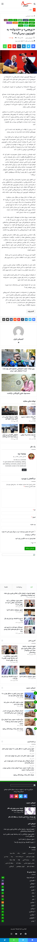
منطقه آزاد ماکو (30, 866)
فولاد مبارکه (12, 860)
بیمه (6, 20)
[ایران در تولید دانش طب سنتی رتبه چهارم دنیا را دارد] (30, 705)
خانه (32, 16)
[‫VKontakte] (11, 319)
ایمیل (33, 517)
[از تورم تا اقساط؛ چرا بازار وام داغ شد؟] (29, 621)
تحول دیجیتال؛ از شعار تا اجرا (15, 610)
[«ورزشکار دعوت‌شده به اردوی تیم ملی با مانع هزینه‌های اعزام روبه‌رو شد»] (29, 629)
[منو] (2, 5)
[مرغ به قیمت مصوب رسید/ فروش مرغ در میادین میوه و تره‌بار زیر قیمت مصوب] (30, 722)
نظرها (6, 587)
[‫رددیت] (10, 46)
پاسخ (24, 470)
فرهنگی (9, 23)
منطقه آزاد (18, 863)
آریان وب (13, 929)
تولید (33, 860)
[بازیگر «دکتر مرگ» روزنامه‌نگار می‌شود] (30, 731)
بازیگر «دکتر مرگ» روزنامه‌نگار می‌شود (12, 729)
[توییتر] (28, 46)
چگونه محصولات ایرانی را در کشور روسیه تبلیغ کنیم (10, 418)
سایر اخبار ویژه (30, 877)
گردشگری (32, 25)
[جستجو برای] (35, 5)
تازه (31, 587)
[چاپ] (3, 319)
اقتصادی (26, 20)
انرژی (20, 20)
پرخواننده (19, 587)
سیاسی (15, 23)
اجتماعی (28, 16)
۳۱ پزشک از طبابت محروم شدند (28, 418)
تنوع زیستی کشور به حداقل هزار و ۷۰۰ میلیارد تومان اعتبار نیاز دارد (12, 695)
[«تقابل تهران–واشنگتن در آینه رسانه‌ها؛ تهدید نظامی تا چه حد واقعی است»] (29, 603)
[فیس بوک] (33, 46)
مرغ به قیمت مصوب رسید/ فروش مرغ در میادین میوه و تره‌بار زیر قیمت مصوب (12, 721)
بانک (15, 20)
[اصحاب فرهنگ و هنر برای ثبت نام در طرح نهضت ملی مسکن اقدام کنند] (30, 713)
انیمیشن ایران (29, 38)
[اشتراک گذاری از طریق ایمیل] (7, 319)
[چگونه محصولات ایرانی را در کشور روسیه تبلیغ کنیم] (10, 410)
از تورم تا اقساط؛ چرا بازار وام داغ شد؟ (14, 619)
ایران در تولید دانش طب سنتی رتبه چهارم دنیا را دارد (13, 703)
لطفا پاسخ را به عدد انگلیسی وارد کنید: (25, 539)
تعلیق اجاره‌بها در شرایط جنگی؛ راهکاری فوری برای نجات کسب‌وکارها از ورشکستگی (19, 594)
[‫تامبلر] (19, 46)
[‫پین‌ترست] (14, 46)
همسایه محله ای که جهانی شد (28, 436)
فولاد (19, 860)
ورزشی (20, 25)
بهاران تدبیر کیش (30, 856)
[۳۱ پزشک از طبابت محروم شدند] (27, 410)
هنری (26, 25)
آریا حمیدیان (31, 853)
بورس (10, 20)
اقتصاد (23, 853)
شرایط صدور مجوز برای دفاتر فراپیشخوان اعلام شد (15, 809)
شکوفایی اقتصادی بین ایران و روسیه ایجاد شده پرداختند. (10, 436)
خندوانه (30, 311)
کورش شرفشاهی (20, 866)
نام (34, 510)
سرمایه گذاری (26, 860)
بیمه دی (6, 856)
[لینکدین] (24, 46)
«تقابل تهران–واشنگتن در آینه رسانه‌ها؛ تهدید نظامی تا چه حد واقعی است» (14, 603)
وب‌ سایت (32, 524)
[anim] (26, 4)
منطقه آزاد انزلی (9, 863)
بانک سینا (12, 853)
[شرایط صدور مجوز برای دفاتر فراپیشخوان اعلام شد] (30, 811)
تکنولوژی (32, 23)
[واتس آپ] (5, 46)
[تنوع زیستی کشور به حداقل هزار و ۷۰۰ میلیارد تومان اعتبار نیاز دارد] (30, 696)
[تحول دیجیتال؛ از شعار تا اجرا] (29, 612)
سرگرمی (21, 23)
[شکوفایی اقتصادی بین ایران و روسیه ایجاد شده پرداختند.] (10, 428)
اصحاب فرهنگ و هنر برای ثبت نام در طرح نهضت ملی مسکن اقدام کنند (13, 712)
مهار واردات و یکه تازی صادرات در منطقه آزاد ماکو (22, 817)
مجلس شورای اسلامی (29, 863)
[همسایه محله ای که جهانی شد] (27, 428)
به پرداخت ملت (19, 856)
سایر (26, 23)
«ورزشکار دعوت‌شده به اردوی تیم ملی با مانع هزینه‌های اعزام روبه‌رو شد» (13, 629)
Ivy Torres (22, 454)
